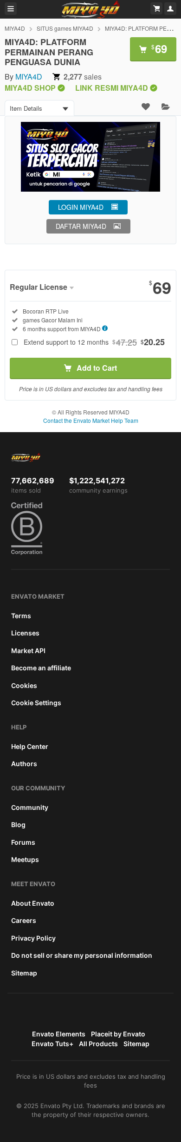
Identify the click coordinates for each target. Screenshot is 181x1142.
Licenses (25, 633)
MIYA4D (15, 28)
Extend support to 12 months (94, 342)
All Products (98, 1044)
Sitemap (24, 973)
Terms (21, 616)
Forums (23, 842)
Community (29, 807)
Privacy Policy (33, 938)
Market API (28, 650)
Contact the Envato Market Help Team (90, 420)
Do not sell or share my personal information (81, 955)
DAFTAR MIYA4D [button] (81, 226)
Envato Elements (58, 1034)
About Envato (32, 903)
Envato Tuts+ (52, 1044)
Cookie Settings (36, 703)
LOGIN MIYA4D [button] (80, 207)
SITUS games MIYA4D (65, 28)
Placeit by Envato (118, 1034)
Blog (18, 824)
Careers (23, 920)
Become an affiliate (41, 668)
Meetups (25, 859)
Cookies (24, 685)
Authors (24, 764)
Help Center (29, 746)
